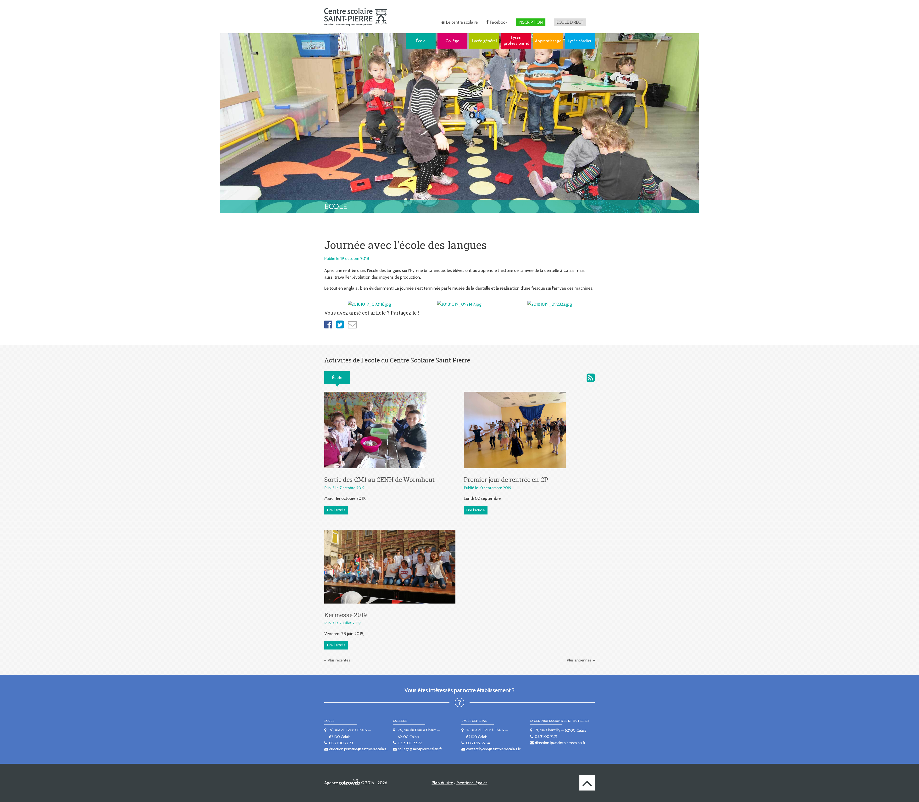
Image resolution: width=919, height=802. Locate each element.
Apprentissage (548, 40)
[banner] (355, 17)
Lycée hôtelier (579, 41)
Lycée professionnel (516, 40)
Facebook (498, 22)
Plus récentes (339, 660)
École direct (569, 22)
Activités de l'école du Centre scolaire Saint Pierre (591, 378)
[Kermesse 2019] (389, 566)
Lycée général (484, 40)
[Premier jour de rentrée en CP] (515, 429)
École (421, 40)
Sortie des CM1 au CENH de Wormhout (379, 479)
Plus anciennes (579, 660)
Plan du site (442, 782)
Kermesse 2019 (345, 615)
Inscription (530, 22)
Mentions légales (472, 782)
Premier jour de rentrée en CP (506, 479)
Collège (452, 40)
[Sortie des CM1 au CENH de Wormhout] (375, 429)
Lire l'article (336, 510)
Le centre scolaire (462, 22)
